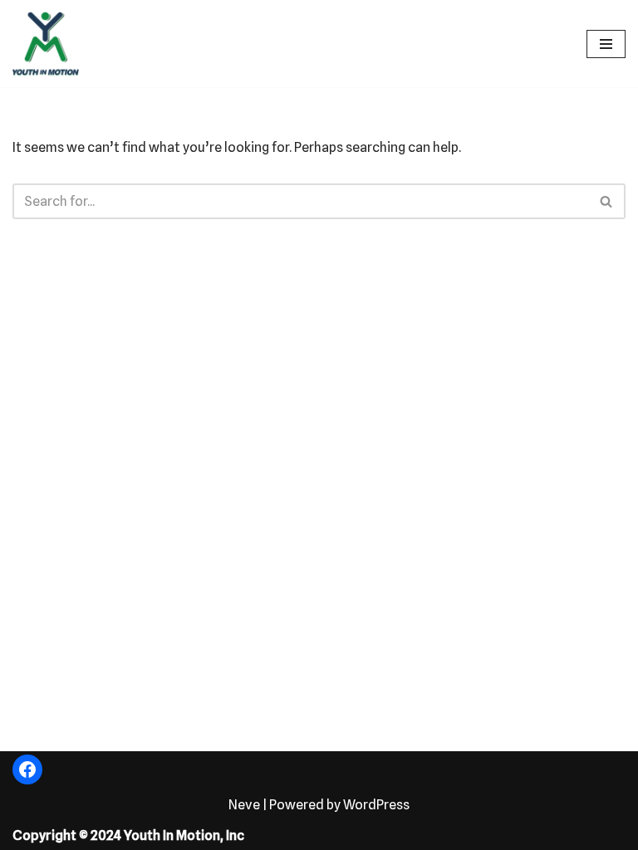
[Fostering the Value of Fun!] (45, 44)
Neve (244, 805)
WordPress (376, 805)
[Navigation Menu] (606, 44)
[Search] (607, 201)
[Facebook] (27, 769)
